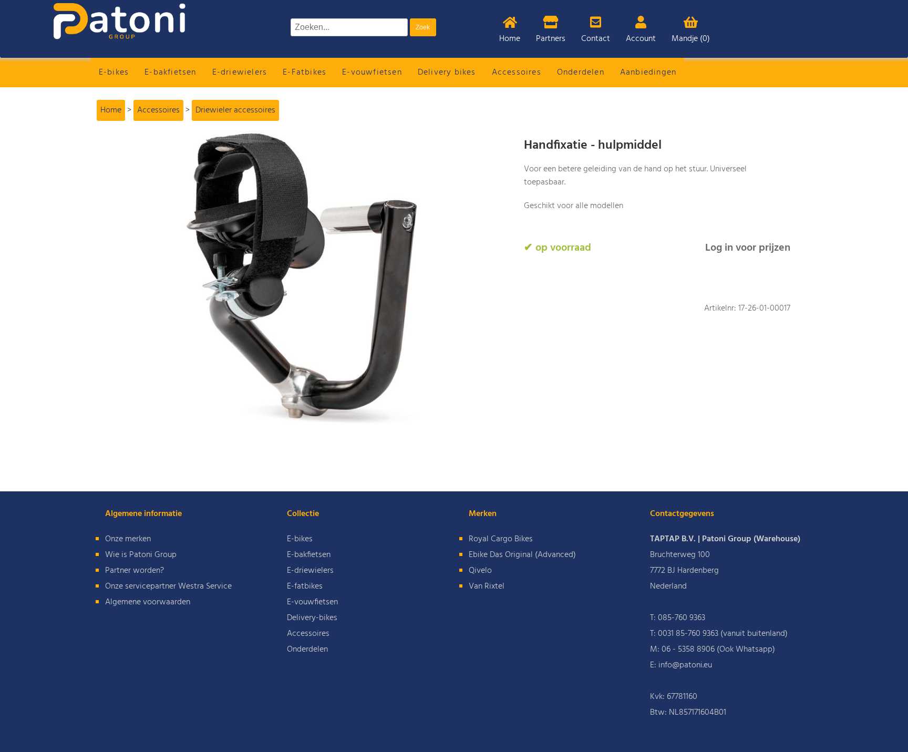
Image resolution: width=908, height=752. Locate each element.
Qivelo (480, 571)
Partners (550, 39)
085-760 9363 (681, 618)
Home (509, 39)
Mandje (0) (691, 39)
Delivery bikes (447, 72)
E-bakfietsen (170, 72)
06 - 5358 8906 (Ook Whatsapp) (718, 649)
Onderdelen (580, 72)
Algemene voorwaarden (147, 602)
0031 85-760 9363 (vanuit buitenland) (723, 634)
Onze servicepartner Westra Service (168, 586)
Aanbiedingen (648, 72)
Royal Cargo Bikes (501, 539)
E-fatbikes (305, 586)
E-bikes (114, 72)
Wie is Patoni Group (141, 555)
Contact (595, 39)
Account (641, 39)
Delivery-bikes (312, 618)
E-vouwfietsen (372, 72)
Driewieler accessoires (235, 110)
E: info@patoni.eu (681, 665)
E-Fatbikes (304, 72)
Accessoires (516, 72)
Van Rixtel (486, 586)
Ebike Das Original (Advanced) (522, 555)
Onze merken (128, 539)
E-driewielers (239, 72)
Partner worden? (134, 571)
